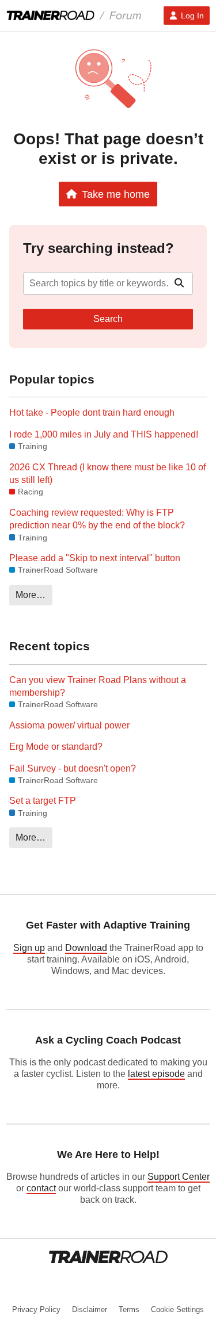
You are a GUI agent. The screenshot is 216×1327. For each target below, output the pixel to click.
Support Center (178, 1177)
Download (86, 948)
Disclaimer (89, 1309)
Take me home (116, 194)
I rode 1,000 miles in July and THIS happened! (103, 434)
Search (108, 319)
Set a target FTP (42, 801)
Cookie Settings (177, 1309)
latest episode (156, 1074)
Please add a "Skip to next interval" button (94, 558)
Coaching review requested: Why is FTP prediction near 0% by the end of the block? (97, 519)
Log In (192, 15)
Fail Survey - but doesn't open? (72, 768)
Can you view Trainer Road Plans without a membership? (97, 686)
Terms (129, 1309)
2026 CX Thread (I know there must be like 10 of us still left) (107, 473)
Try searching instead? (98, 248)
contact (41, 1188)
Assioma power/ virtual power (69, 725)
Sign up (29, 948)
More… (31, 595)
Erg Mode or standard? (56, 746)
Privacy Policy (36, 1309)
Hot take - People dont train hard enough (92, 412)
